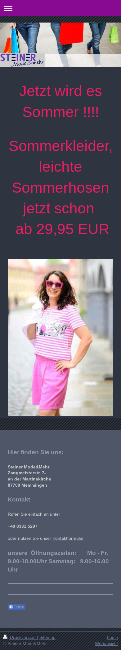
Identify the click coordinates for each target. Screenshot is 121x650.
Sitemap (47, 637)
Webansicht (106, 643)
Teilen (18, 607)
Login (112, 637)
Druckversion (23, 637)
